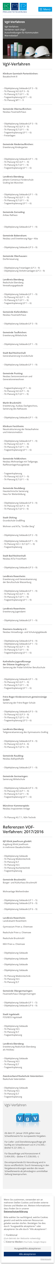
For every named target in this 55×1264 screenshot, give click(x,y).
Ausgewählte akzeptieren (27, 1248)
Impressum (45, 1259)
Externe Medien (26, 1241)
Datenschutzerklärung (16, 1211)
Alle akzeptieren (27, 1254)
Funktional (22, 1236)
